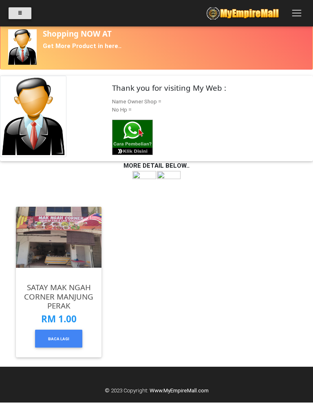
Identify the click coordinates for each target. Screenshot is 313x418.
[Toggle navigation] (296, 13)
